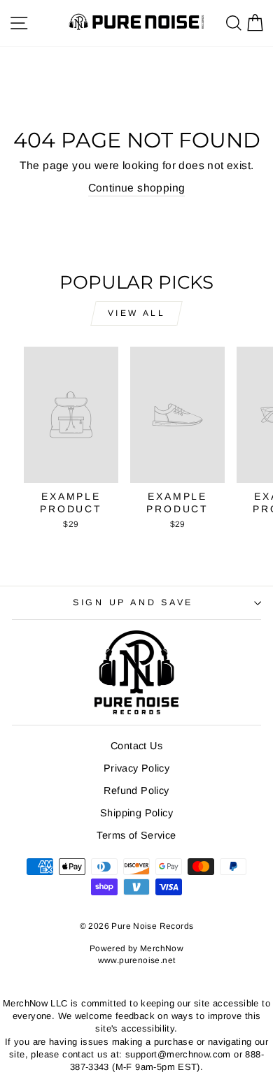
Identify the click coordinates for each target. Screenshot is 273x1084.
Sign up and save (133, 602)
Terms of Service (136, 835)
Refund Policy (136, 790)
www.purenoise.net (137, 960)
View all (137, 313)
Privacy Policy (136, 768)
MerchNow (161, 948)
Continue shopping (137, 188)
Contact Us (136, 745)
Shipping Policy (136, 812)
